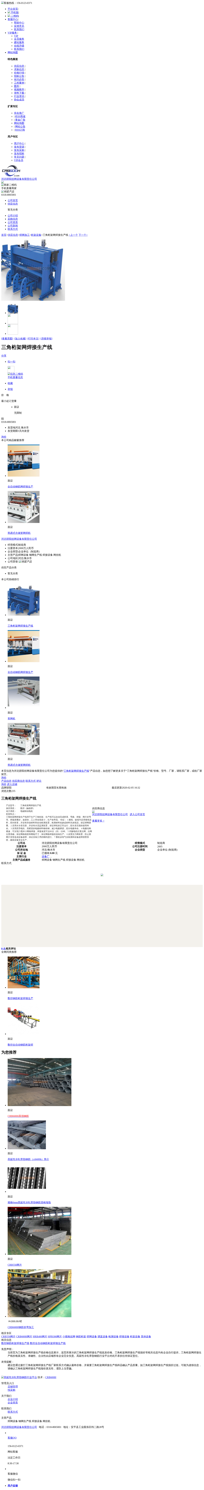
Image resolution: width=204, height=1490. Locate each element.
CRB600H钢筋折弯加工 (21, 1327)
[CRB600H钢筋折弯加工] (39, 1316)
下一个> (83, 235)
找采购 (11, 1390)
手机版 (14, 12)
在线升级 (19, 45)
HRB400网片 (40, 1336)
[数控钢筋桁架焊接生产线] (24, 987)
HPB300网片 (55, 1336)
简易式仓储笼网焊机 (19, 533)
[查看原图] (7, 338)
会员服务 (19, 39)
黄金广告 (20, 119)
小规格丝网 (68, 1336)
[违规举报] (46, 338)
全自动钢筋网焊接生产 (20, 486)
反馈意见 (19, 26)
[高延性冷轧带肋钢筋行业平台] (19, 1377)
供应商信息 (18, 781)
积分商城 (20, 116)
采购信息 (13, 219)
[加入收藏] (20, 338)
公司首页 (13, 200)
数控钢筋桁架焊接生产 (20, 998)
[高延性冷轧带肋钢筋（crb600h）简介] (27, 1148)
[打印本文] (33, 338)
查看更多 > (98, 820)
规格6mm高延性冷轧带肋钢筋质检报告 (29, 1202)
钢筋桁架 (81, 1336)
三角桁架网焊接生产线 (20, 625)
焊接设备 (124, 1336)
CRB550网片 (15, 1264)
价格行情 (19, 72)
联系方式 (13, 229)
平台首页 (13, 9)
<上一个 (73, 235)
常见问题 (19, 156)
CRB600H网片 (24, 1336)
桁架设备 (36, 235)
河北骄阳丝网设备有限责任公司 (19, 179)
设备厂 (45, 856)
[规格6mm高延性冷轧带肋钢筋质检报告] (27, 1191)
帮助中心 (19, 22)
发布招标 (19, 153)
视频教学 (19, 89)
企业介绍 (13, 1399)
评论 (38, 781)
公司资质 (13, 222)
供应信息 (19, 66)
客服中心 (13, 19)
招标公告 (19, 76)
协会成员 (19, 99)
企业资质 (13, 1402)
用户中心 (19, 143)
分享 (3, 355)
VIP (16, 36)
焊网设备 (92, 1336)
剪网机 (11, 718)
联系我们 (19, 29)
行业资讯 (19, 96)
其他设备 (146, 1336)
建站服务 (19, 42)
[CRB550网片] (39, 1254)
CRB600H (50, 1377)
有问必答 (19, 79)
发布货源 (19, 146)
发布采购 (19, 150)
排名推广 (19, 113)
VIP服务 (12, 32)
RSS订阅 (20, 129)
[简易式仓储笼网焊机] (24, 522)
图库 (16, 86)
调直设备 (103, 1336)
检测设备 (113, 1336)
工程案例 (19, 82)
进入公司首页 (137, 814)
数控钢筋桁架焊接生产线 (15, 1343)
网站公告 (20, 126)
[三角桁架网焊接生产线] (24, 615)
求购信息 (19, 69)
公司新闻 (13, 225)
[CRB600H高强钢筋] (39, 1105)
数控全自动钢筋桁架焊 (20, 1044)
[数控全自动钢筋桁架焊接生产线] (24, 1033)
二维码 (14, 16)
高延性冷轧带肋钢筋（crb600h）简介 (28, 1159)
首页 (3, 235)
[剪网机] (24, 707)
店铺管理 (13, 1386)
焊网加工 (24, 235)
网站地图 (13, 52)
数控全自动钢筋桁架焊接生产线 (48, 1343)
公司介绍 (13, 215)
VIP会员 (18, 160)
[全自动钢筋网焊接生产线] (24, 475)
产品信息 (6, 781)
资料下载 (19, 93)
